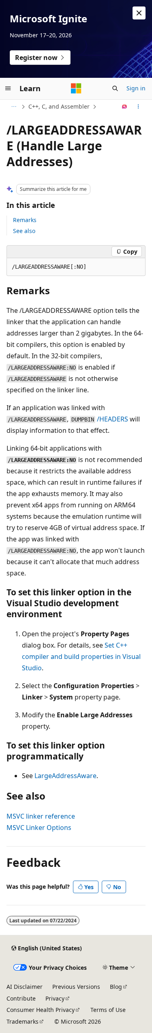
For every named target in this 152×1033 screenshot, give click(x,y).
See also (24, 231)
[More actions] (138, 106)
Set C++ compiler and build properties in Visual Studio (81, 656)
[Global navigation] (8, 88)
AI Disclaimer (24, 986)
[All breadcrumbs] (13, 106)
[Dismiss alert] (139, 12)
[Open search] (115, 88)
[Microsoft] (76, 88)
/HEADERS (112, 419)
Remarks (24, 220)
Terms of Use (108, 1010)
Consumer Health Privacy (40, 1010)
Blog (116, 986)
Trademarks (22, 1021)
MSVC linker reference (40, 816)
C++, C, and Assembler (59, 106)
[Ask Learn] (124, 106)
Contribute (21, 998)
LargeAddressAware (65, 775)
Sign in (136, 88)
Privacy (54, 998)
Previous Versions (76, 986)
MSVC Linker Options (38, 827)
